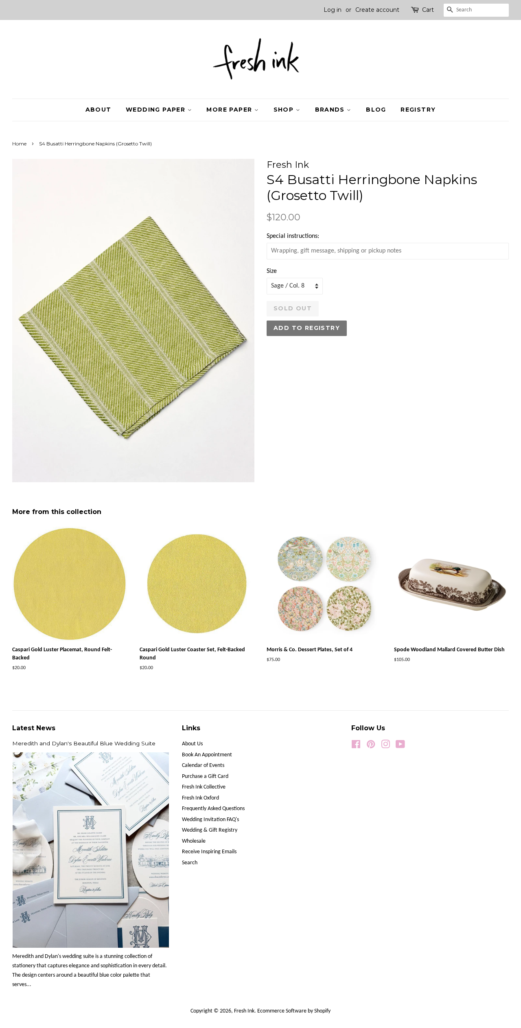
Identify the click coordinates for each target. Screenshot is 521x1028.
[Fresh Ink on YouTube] (400, 746)
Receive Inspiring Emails (209, 851)
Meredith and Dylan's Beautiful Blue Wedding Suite (83, 743)
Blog (376, 109)
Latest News (33, 728)
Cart (428, 9)
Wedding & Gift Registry (209, 830)
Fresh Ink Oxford (200, 798)
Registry (418, 109)
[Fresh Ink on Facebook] (356, 746)
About (98, 109)
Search (189, 862)
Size (272, 271)
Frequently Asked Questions (213, 808)
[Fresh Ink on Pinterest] (370, 746)
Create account (377, 9)
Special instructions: (293, 236)
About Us (192, 744)
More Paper (230, 109)
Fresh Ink (244, 1011)
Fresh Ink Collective (203, 787)
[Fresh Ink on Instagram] (385, 746)
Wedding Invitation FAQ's (210, 819)
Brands (331, 109)
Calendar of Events (203, 765)
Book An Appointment (207, 755)
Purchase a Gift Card (205, 776)
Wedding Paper (157, 109)
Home (19, 144)
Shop (285, 109)
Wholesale (194, 841)
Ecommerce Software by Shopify (294, 1011)
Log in (332, 9)
